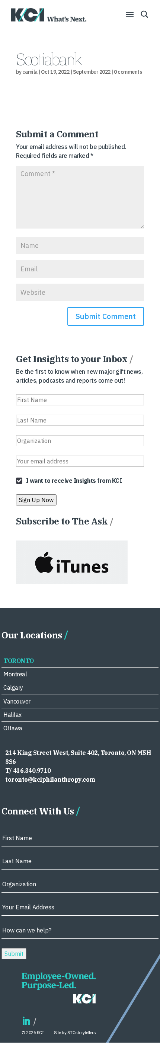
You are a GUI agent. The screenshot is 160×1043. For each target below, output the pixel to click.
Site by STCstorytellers (75, 1032)
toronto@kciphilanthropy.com (50, 779)
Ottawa (12, 728)
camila (30, 71)
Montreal (15, 674)
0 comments (128, 71)
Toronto (18, 660)
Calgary (13, 687)
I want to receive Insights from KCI (74, 480)
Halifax (12, 714)
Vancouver (17, 701)
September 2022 (92, 71)
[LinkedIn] (26, 1021)
